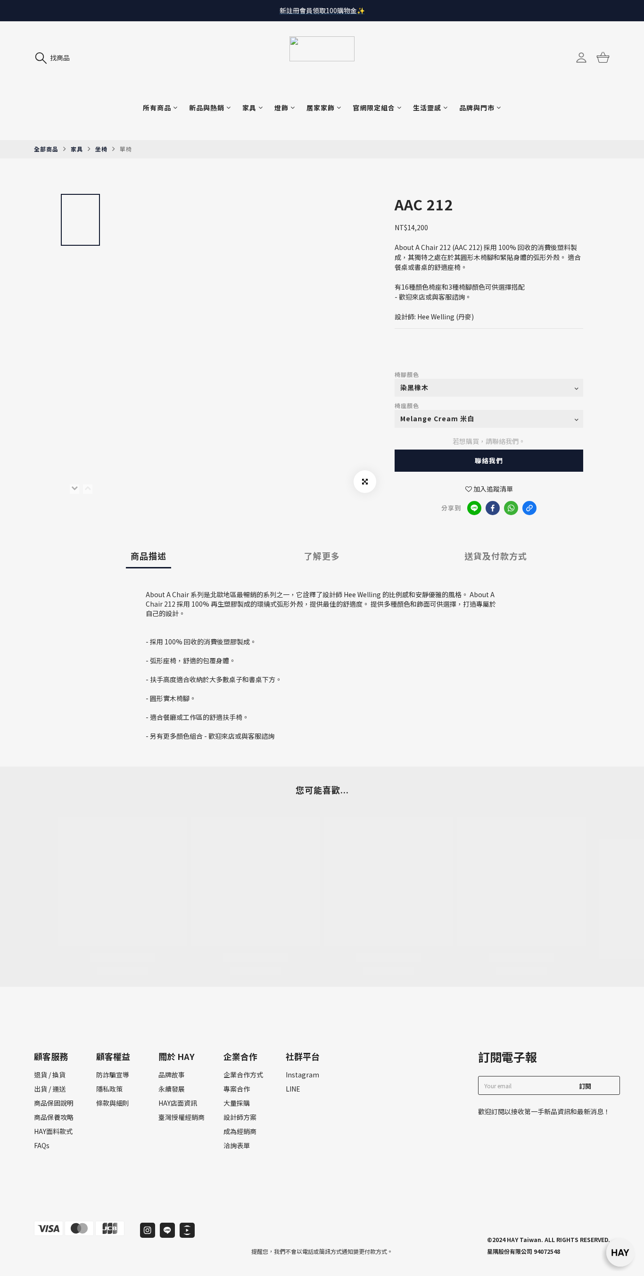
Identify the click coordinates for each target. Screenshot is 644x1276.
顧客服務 (51, 1056)
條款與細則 (112, 1103)
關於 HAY (176, 1056)
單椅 (126, 149)
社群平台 (303, 1056)
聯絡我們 (489, 460)
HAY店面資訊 (177, 1103)
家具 (77, 149)
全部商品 (46, 149)
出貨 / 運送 (50, 1088)
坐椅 (101, 149)
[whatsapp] (511, 508)
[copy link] (529, 508)
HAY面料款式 (53, 1131)
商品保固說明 (54, 1103)
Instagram (302, 1074)
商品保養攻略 (54, 1117)
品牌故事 (171, 1074)
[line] (474, 508)
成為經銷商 (239, 1131)
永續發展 (171, 1088)
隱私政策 (109, 1088)
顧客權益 (113, 1056)
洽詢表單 (236, 1145)
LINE (293, 1088)
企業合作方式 (243, 1074)
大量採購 (236, 1103)
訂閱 (585, 1086)
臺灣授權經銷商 (181, 1117)
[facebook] (493, 508)
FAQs (42, 1145)
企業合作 (240, 1056)
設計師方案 (239, 1117)
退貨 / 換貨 (50, 1074)
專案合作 (236, 1088)
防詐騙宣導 (112, 1074)
